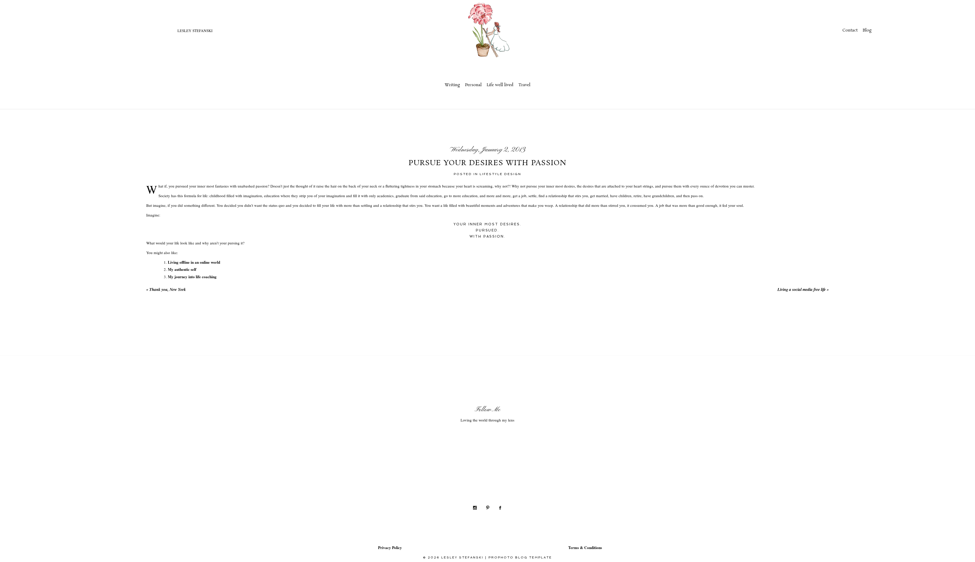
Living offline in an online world (194, 262)
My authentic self (182, 269)
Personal (473, 85)
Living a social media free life (803, 289)
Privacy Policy (390, 547)
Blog (867, 30)
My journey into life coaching (192, 276)
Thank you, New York (166, 289)
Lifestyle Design (500, 174)
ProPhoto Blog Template (520, 557)
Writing (452, 85)
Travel (524, 85)
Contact (850, 30)
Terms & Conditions (585, 547)
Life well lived (500, 85)
